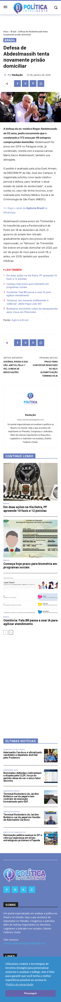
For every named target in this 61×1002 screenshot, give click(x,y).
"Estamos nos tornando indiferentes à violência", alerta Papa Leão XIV (27, 302)
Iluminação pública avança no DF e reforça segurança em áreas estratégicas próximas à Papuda (22, 838)
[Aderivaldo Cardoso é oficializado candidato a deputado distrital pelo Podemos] (51, 755)
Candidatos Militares (14, 749)
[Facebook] (17, 83)
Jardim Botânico (11, 791)
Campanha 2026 (10, 770)
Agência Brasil (20, 320)
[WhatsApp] (40, 83)
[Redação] (5, 75)
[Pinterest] (33, 83)
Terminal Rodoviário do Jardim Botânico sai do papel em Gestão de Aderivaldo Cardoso (21, 817)
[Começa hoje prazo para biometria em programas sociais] (30, 538)
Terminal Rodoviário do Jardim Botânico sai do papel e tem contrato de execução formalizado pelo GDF (21, 798)
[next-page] (11, 632)
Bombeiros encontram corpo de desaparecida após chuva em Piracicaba (32, 310)
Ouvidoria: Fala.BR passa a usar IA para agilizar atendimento (28, 294)
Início (5, 31)
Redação (17, 74)
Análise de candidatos (14, 832)
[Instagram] (15, 889)
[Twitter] (25, 83)
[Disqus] (30, 682)
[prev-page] (5, 632)
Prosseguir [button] (30, 993)
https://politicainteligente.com (30, 419)
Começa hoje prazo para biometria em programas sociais (27, 285)
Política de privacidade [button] (19, 984)
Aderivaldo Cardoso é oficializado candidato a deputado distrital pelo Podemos (22, 755)
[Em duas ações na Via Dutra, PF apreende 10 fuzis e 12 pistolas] (30, 482)
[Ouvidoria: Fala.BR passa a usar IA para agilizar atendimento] (30, 595)
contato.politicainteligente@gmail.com (24, 943)
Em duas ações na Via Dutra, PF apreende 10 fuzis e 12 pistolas (31, 277)
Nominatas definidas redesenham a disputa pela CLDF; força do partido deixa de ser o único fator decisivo (22, 777)
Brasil (13, 31)
